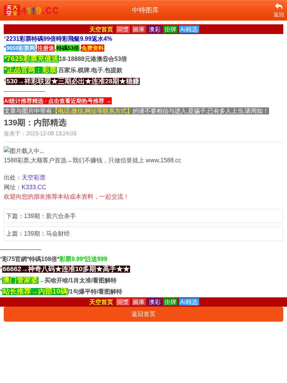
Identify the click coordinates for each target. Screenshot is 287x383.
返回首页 (143, 314)
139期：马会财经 (47, 233)
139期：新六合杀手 (50, 216)
